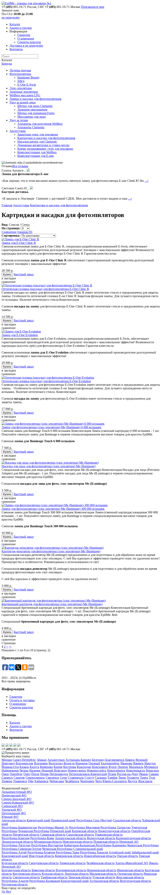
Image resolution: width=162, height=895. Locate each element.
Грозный (94, 763)
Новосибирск (116, 770)
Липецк (123, 767)
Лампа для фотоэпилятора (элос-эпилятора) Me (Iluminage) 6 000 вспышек (51, 427)
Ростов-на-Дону (127, 774)
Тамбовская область (54, 877)
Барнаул (86, 759)
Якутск (132, 781)
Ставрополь (76, 777)
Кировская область (84, 831)
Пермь (44, 774)
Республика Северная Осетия (21, 848)
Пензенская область (26, 834)
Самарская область (52, 834)
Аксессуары (21, 205)
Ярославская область (130, 877)
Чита (98, 781)
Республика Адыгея (15, 881)
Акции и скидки (20, 27)
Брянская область (43, 870)
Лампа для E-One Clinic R (19, 243)
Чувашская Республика (33, 831)
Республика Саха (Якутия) (94, 820)
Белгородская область (16, 870)
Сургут (89, 777)
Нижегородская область (114, 831)
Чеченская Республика (57, 848)
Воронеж (81, 763)
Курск (113, 767)
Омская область (127, 856)
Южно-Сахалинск (115, 781)
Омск (5, 774)
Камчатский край (38, 820)
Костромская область (27, 873)
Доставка (26, 45)
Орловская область (130, 873)
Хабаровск (41, 781)
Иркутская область (41, 856)
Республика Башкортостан (19, 827)
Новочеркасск (135, 770)
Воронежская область (101, 870)
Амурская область (14, 820)
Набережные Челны (15, 770)
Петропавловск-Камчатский (88, 774)
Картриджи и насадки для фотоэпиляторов (59, 205)
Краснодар (84, 767)
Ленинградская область (17, 841)
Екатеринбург (110, 763)
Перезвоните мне (92, 7)
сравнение (9, 281)
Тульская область (103, 877)
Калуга (34, 767)
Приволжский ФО (14, 795)
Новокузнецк (77, 770)
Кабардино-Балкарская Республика (87, 845)
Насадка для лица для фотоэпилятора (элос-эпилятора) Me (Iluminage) (48, 466)
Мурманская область (48, 841)
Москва (7, 759)
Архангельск (56, 759)
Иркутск (150, 763)
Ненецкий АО (128, 841)
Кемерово (46, 767)
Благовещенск (114, 759)
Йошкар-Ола (10, 767)
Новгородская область (78, 841)
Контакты (16, 49)
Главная (7, 205)
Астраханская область (104, 881)
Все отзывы (20, 166)
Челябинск (72, 781)
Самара (154, 774)
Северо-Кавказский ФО (18, 802)
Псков (112, 774)
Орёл (27, 774)
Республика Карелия (15, 838)
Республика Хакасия (94, 852)
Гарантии (23, 35)
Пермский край (60, 831)
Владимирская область (71, 870)
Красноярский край (15, 856)
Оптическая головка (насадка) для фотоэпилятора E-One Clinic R (45, 289)
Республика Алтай (14, 852)
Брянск (130, 759)
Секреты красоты (29, 42)
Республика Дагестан (16, 845)
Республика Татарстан (115, 827)
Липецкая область (76, 873)
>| (10, 646)
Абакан (42, 759)
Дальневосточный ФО (17, 792)
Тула (152, 777)
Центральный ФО (14, 813)
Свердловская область (44, 863)
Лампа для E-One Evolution (20, 335)
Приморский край (63, 820)
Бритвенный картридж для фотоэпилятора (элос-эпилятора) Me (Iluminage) (52, 604)
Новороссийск (96, 770)
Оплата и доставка (22, 700)
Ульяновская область (109, 834)
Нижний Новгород (54, 770)
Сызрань (101, 777)
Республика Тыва (67, 852)
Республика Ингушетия (47, 845)
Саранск (7, 777)
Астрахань (73, 759)
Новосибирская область (100, 856)
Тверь (122, 777)
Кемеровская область (69, 856)
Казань (24, 767)
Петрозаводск (59, 774)
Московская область (103, 873)
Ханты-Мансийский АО (131, 863)
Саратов (19, 777)
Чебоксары (56, 781)
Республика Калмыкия (44, 881)
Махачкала (136, 767)
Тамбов (112, 777)
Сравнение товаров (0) (17, 232)
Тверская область (79, 877)
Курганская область (15, 863)
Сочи (63, 777)
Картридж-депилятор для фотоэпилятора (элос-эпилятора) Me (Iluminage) (51, 551)
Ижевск (138, 763)
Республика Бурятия (41, 852)
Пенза (35, 774)
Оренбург (16, 774)
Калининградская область (133, 838)
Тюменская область (72, 863)
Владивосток (24, 763)
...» (147, 180)
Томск (144, 777)
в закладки (9, 278)
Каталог (14, 24)
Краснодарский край (75, 881)
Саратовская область (80, 834)
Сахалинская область (127, 820)
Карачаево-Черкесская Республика (135, 845)
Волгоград (56, 763)
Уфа (30, 781)
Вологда (69, 763)
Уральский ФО (12, 809)
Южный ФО (10, 816)
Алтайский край (120, 852)
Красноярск (100, 767)
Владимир (41, 763)
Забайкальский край (145, 852)
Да (3, 891)
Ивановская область (130, 870)
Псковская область (106, 841)
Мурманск (151, 767)
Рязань (143, 774)
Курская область (53, 873)
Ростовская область (15, 884)
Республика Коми (42, 838)
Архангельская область (70, 838)
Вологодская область (101, 838)
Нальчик (35, 770)
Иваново (126, 763)
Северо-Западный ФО (16, 799)
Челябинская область (100, 863)
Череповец (87, 781)
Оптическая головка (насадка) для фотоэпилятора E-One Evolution (46, 381)
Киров (58, 767)
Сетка (25, 224)
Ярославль (145, 781)
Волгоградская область (135, 881)
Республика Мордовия (84, 827)
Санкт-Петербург (24, 759)
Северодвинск (35, 777)
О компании (25, 38)
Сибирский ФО (12, 806)
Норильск (152, 770)
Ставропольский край (88, 848)
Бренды (7, 63)
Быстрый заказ (24, 274)
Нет (8, 891)
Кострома (69, 767)
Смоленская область (26, 877)
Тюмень (7, 781)
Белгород (98, 759)
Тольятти (133, 777)
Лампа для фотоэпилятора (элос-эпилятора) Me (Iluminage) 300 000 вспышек (53, 508)
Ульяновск (20, 781)
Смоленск (52, 777)
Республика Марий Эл (53, 827)
